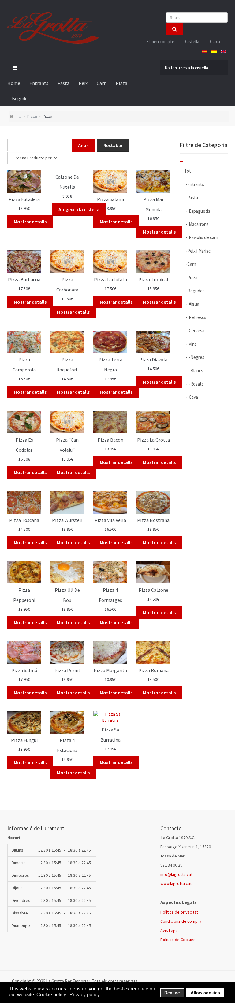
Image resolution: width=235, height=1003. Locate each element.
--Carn (190, 264)
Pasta (63, 83)
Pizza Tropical (153, 279)
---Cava (191, 397)
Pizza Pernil (67, 670)
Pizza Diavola (153, 359)
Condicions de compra (180, 921)
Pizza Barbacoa (24, 279)
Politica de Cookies (178, 939)
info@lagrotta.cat (176, 874)
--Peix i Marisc (197, 251)
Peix (83, 83)
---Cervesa (194, 330)
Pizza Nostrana (153, 520)
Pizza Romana (153, 670)
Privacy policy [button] (84, 994)
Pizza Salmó (24, 670)
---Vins (190, 344)
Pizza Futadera (24, 199)
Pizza (121, 83)
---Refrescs (195, 317)
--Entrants (194, 184)
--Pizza (190, 277)
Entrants (38, 83)
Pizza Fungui (24, 740)
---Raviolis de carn (201, 237)
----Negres (194, 357)
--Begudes (194, 291)
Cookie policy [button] (51, 994)
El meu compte (160, 41)
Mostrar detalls (30, 221)
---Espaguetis (197, 211)
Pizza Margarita (110, 670)
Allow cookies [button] (205, 992)
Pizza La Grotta (153, 440)
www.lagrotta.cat (176, 883)
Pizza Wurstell (67, 520)
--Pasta (191, 197)
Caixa (215, 41)
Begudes (21, 98)
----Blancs (193, 371)
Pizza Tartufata (110, 279)
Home (13, 83)
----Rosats (194, 384)
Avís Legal (169, 930)
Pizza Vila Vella (110, 520)
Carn (101, 83)
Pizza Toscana (24, 520)
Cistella (192, 41)
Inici (18, 116)
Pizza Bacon (110, 440)
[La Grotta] (53, 28)
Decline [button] (172, 992)
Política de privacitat (179, 912)
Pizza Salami (110, 199)
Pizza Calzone (153, 590)
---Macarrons (196, 224)
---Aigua (191, 304)
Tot (187, 171)
